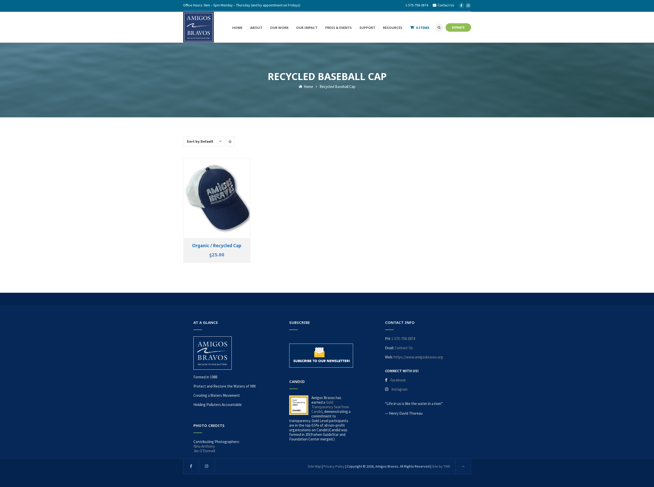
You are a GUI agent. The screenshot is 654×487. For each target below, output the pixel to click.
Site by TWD (441, 466)
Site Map (314, 466)
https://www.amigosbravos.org (418, 357)
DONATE (458, 27)
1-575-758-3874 (416, 5)
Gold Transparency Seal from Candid (330, 407)
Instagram (399, 389)
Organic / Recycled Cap (216, 245)
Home (308, 86)
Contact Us (404, 347)
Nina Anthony (204, 446)
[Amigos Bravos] (198, 27)
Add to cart (217, 195)
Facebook (398, 380)
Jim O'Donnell (204, 450)
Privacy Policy (334, 466)
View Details (216, 201)
